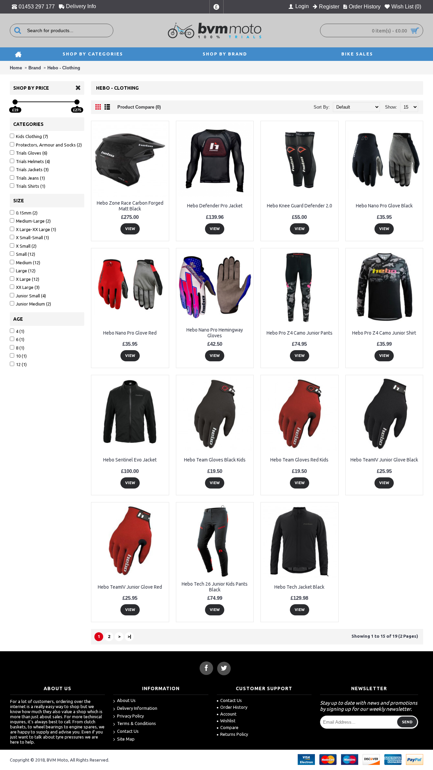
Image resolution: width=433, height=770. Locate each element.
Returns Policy (234, 734)
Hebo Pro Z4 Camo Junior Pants (300, 333)
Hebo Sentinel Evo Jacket (130, 459)
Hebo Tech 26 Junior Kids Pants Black (215, 586)
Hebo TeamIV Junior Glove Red (130, 587)
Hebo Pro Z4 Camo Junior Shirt (384, 333)
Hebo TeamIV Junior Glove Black (384, 459)
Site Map (126, 739)
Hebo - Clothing (63, 67)
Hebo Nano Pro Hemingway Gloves (214, 332)
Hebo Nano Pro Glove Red (130, 333)
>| (129, 636)
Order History (233, 707)
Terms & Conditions (136, 723)
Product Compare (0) (139, 107)
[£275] (76, 102)
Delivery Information (137, 708)
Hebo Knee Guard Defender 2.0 (299, 205)
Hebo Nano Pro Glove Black (384, 205)
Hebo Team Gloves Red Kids (299, 459)
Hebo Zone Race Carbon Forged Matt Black (130, 205)
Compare (229, 727)
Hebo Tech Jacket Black (299, 587)
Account (228, 713)
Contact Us (128, 731)
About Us (126, 700)
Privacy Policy (130, 716)
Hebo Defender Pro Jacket (215, 205)
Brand (34, 67)
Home (16, 67)
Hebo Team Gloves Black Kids (215, 459)
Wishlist (227, 720)
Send (407, 722)
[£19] (15, 102)
